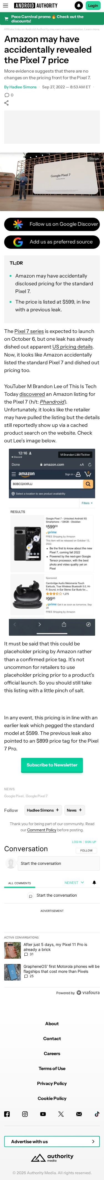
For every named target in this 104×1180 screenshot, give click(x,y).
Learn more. (92, 29)
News (9, 789)
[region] (52, 918)
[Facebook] (7, 1114)
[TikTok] (97, 1114)
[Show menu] (5, 5)
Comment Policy (41, 829)
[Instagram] (25, 1114)
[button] (52, 5)
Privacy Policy (52, 1083)
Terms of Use (52, 1068)
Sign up (90, 841)
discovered (32, 394)
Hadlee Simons (23, 86)
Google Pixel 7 (36, 796)
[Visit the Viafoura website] (88, 992)
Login (93, 5)
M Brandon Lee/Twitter (75, 454)
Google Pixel (14, 796)
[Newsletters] (79, 1114)
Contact (52, 1038)
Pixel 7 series (29, 331)
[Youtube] (43, 1114)
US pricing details (72, 347)
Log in (77, 841)
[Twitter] (61, 1114)
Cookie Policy (52, 1098)
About (52, 1023)
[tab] (19, 882)
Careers (52, 1053)
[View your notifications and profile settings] (94, 882)
